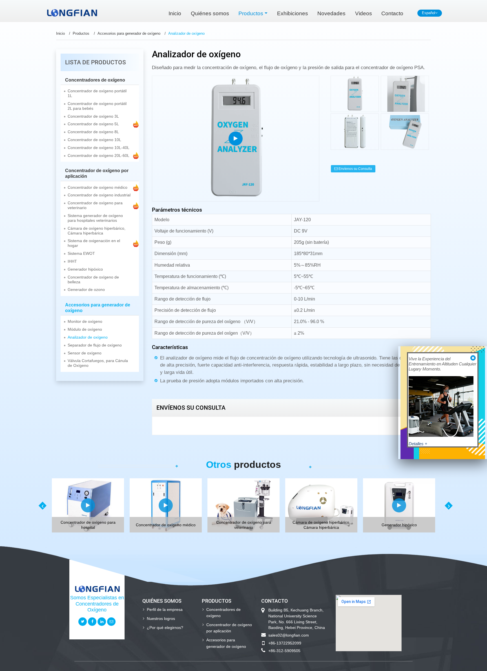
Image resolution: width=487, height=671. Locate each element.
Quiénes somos (210, 13)
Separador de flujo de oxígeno (95, 345)
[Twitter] (82, 621)
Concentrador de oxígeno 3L (93, 116)
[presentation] (42, 505)
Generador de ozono (86, 290)
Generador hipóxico (85, 269)
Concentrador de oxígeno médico (97, 187)
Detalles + (418, 443)
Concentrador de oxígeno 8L (93, 132)
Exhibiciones (292, 13)
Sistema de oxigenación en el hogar (94, 243)
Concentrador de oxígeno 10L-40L (98, 148)
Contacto (392, 13)
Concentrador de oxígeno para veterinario (95, 205)
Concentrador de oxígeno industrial (99, 195)
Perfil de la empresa (165, 609)
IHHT (72, 261)
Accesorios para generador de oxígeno (129, 33)
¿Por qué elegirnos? (165, 627)
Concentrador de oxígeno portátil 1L (97, 93)
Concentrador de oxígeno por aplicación (97, 173)
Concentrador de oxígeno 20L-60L (98, 156)
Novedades (331, 13)
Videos (363, 13)
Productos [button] (250, 13)
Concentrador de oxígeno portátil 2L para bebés (97, 106)
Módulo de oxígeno (85, 329)
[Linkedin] (102, 621)
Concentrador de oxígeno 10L (94, 140)
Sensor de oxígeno (84, 353)
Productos (81, 33)
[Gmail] (111, 621)
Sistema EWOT (81, 253)
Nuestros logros (161, 618)
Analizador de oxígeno (88, 337)
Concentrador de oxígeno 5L (93, 124)
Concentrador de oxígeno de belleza (93, 279)
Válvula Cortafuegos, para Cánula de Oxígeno (98, 363)
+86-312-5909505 (284, 650)
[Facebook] (92, 621)
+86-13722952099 (284, 643)
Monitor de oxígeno (85, 321)
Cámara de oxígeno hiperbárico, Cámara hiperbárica (96, 230)
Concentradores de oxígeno (95, 80)
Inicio (175, 13)
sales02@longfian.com (288, 635)
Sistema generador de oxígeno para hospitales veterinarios (95, 218)
